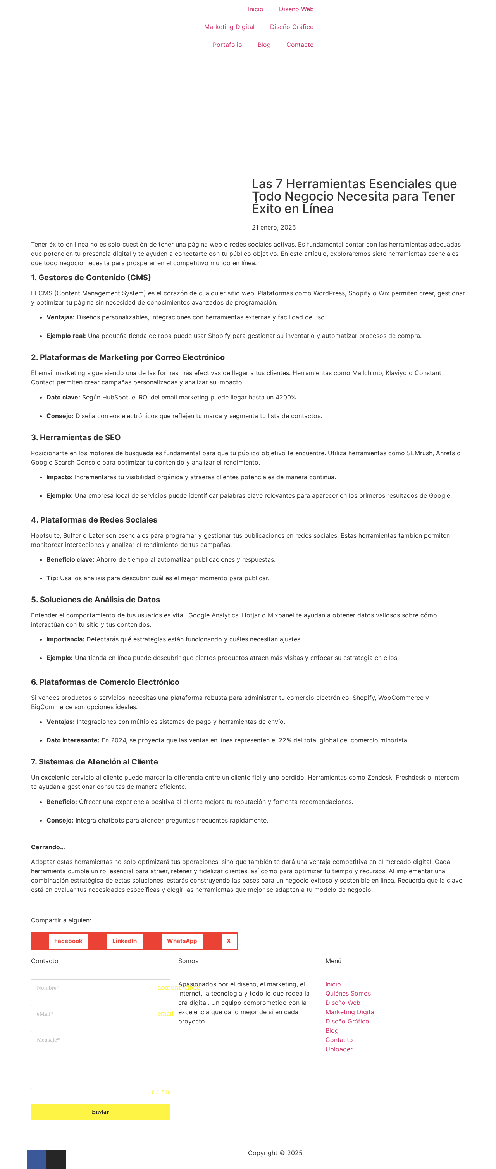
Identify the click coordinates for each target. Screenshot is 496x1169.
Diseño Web (296, 9)
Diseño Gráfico (292, 27)
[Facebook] (36, 1159)
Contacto (300, 44)
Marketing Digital (229, 27)
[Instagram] (56, 1159)
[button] (60, 941)
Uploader (339, 1049)
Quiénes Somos (348, 993)
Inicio (256, 9)
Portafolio (227, 44)
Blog (264, 44)
